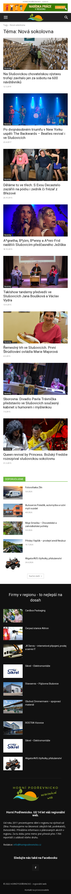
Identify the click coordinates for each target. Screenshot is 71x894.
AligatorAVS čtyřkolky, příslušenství (43, 558)
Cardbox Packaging (35, 610)
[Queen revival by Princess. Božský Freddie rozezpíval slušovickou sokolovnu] (35, 434)
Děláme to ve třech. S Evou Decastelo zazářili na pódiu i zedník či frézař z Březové (31, 189)
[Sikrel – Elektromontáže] (13, 671)
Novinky (7, 68)
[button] (5, 17)
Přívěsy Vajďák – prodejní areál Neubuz (45, 540)
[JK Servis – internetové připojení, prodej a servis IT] (13, 651)
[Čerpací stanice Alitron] (13, 633)
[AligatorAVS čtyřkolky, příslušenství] (13, 563)
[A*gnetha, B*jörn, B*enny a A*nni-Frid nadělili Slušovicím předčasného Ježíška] (35, 220)
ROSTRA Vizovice (34, 722)
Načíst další (34, 576)
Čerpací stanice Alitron (37, 628)
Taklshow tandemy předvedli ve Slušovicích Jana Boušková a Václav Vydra (31, 296)
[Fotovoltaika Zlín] (13, 492)
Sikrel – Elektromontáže (37, 666)
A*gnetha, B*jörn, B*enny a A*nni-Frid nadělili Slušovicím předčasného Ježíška (34, 243)
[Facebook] (35, 867)
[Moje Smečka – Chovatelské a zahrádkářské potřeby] (13, 528)
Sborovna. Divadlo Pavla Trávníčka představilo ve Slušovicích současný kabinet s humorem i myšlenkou (31, 403)
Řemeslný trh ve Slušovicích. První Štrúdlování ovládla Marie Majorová (30, 350)
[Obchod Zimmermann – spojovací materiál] (13, 706)
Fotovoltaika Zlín (33, 487)
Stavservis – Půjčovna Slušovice (42, 683)
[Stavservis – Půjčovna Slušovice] (13, 689)
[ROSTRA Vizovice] (13, 728)
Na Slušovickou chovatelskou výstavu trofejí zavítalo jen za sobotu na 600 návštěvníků (32, 78)
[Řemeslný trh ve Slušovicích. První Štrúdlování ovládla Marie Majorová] (35, 327)
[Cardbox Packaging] (13, 616)
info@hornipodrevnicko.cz (27, 844)
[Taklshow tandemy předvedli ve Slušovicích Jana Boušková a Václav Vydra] (35, 272)
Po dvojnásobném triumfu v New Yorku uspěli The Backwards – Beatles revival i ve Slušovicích (34, 134)
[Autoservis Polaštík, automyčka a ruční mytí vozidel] (13, 510)
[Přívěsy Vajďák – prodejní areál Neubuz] (13, 546)
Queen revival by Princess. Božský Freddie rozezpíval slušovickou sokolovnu (35, 457)
